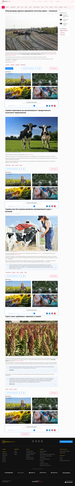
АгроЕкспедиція (42, 457)
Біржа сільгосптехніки (29, 457)
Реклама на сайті (62, 452)
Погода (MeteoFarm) (29, 451)
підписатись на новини (66, 441)
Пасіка (56, 7)
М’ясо (47, 7)
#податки (21, 272)
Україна (7, 7)
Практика (3, 456)
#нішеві (11, 389)
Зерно (26, 7)
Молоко (51, 7)
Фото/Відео (58, 1)
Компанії (15, 452)
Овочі (65, 7)
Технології (4, 458)
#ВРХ (13, 165)
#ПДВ (25, 272)
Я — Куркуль (42, 462)
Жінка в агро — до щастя (44, 463)
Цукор (42, 7)
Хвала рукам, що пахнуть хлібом (45, 465)
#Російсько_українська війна (63, 30)
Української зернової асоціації (50, 54)
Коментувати (9, 68)
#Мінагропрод (23, 64)
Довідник (45, 1)
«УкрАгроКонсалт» (30, 154)
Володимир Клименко (11, 55)
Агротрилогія (42, 452)
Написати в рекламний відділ (64, 451)
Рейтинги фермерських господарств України (47, 454)
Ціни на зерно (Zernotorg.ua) (30, 452)
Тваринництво (4, 455)
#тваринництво (8, 165)
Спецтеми (39, 1)
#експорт (15, 389)
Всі (3, 7)
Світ (22, 7)
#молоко (17, 165)
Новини (34, 1)
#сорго (7, 389)
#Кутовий (13, 272)
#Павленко (17, 64)
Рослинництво (4, 453)
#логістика (12, 64)
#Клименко (7, 64)
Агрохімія (61, 7)
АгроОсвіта (42, 460)
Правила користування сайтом (65, 460)
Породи (15, 454)
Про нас (61, 457)
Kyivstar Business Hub (19, 360)
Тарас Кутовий (17, 254)
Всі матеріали (54, 68)
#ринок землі (62, 32)
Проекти (51, 1)
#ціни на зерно (62, 34)
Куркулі (15, 451)
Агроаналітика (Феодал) (30, 454)
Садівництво (12, 7)
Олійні (30, 7)
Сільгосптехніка (36, 7)
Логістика (4, 461)
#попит (21, 165)
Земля (18, 7)
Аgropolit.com (39, 253)
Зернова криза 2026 (43, 451)
